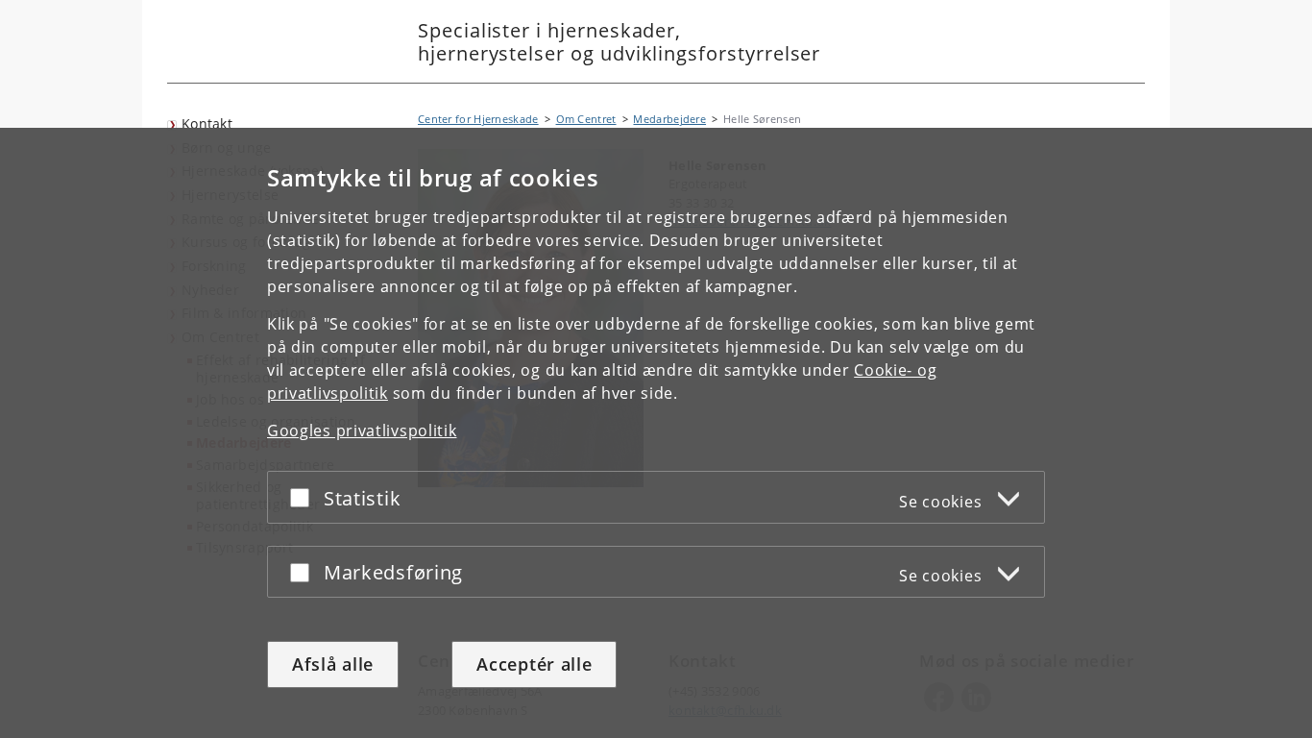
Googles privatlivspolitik (362, 430)
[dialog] (656, 433)
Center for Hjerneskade (478, 118)
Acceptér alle (534, 664)
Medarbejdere (669, 118)
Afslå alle (333, 664)
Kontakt (207, 123)
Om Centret (586, 118)
